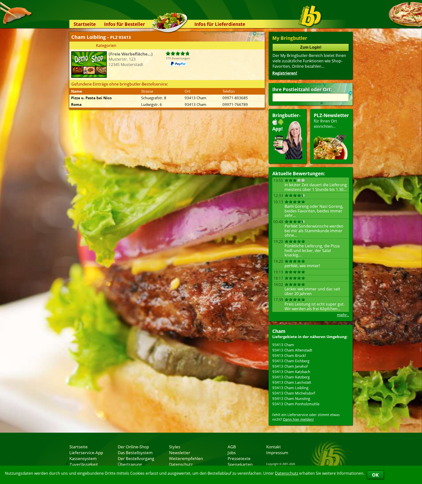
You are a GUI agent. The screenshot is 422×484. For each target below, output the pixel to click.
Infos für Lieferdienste (219, 24)
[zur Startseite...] (310, 16)
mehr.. (343, 315)
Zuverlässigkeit (83, 464)
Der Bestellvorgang (136, 458)
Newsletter (179, 452)
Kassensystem (83, 458)
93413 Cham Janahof (290, 366)
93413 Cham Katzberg (291, 376)
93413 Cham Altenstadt (292, 350)
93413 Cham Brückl (289, 355)
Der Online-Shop (133, 447)
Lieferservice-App (86, 452)
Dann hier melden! (298, 419)
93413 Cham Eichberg (290, 360)
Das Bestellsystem (135, 452)
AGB (232, 447)
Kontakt (273, 447)
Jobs (232, 452)
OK (375, 475)
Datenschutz (286, 473)
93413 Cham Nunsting (291, 398)
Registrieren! (284, 73)
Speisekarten (240, 464)
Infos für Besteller (124, 24)
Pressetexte (239, 458)
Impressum (277, 452)
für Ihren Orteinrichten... (331, 120)
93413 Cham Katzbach (291, 371)
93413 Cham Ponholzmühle (295, 403)
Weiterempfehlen (186, 458)
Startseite (85, 24)
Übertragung (130, 464)
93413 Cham (283, 344)
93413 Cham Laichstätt (291, 382)
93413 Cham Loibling (290, 387)
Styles (174, 447)
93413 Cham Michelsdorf (293, 393)
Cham (278, 331)
